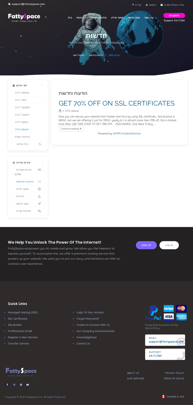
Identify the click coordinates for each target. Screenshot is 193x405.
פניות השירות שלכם (23, 172)
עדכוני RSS (21, 144)
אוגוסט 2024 (22, 92)
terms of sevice (173, 378)
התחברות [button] (174, 15)
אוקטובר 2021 (22, 107)
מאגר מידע (117, 17)
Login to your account (90, 312)
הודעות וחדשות (98, 17)
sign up (146, 245)
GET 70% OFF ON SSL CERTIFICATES (117, 103)
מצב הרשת (134, 17)
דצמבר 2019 (21, 121)
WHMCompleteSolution (127, 133)
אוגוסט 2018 (22, 129)
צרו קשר (149, 17)
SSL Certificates (18, 318)
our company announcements (96, 331)
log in (169, 245)
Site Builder (15, 325)
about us (133, 372)
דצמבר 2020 (22, 114)
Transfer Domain (18, 343)
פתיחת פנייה (23, 210)
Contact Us (83, 343)
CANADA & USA (175, 396)
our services (135, 378)
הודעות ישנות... (23, 136)
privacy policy (174, 372)
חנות (80, 17)
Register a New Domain (23, 337)
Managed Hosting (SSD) (23, 312)
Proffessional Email (20, 331)
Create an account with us (93, 325)
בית (70, 17)
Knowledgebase (87, 337)
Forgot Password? (88, 318)
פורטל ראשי (78, 55)
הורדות (19, 196)
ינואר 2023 (21, 99)
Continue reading (70, 128)
